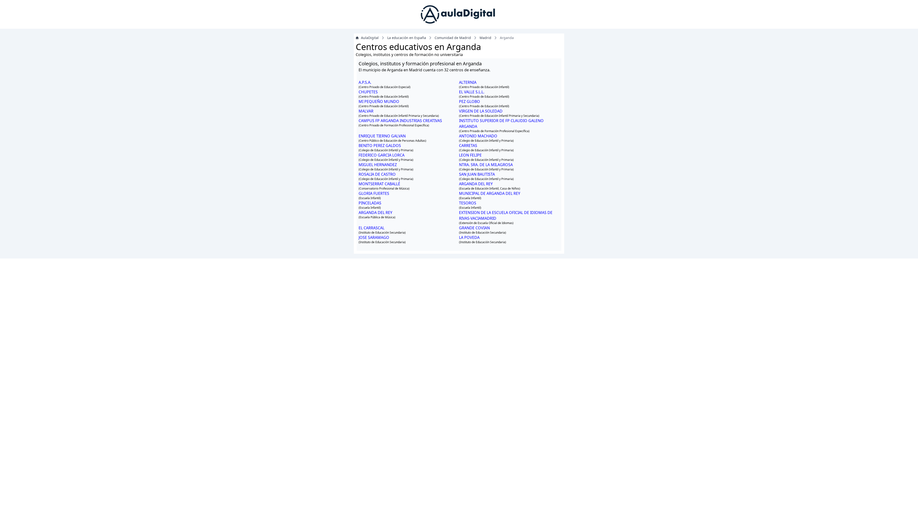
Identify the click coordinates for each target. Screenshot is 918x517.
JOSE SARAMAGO (374, 237)
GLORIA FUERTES (374, 193)
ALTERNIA (467, 82)
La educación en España (406, 37)
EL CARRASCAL (371, 227)
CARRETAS (468, 145)
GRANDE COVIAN (474, 227)
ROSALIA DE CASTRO (377, 174)
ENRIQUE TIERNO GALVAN (382, 136)
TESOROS (467, 203)
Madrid (485, 37)
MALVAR (366, 111)
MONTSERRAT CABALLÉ (379, 183)
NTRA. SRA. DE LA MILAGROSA (486, 164)
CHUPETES (368, 92)
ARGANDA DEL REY (476, 183)
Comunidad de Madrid (453, 37)
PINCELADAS (370, 203)
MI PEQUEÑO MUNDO (379, 101)
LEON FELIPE (470, 155)
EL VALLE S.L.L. (471, 92)
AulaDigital (370, 37)
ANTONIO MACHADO (478, 136)
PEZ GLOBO (469, 101)
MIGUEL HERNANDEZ (378, 164)
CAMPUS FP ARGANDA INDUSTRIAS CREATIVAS (400, 120)
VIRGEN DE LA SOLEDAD (481, 111)
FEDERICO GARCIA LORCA (381, 155)
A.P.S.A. (365, 82)
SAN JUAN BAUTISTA (477, 174)
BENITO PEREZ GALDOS (380, 145)
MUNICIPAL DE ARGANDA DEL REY (489, 193)
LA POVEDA (469, 237)
